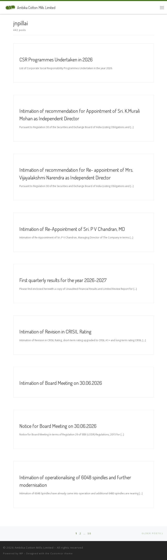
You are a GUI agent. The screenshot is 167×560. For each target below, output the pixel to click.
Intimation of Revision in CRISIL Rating (55, 331)
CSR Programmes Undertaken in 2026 (56, 59)
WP (21, 553)
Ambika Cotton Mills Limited (34, 547)
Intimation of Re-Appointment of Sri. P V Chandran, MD (72, 229)
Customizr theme (61, 553)
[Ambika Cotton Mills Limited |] (9, 7)
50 (89, 533)
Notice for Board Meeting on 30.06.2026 (58, 426)
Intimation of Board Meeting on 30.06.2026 (60, 383)
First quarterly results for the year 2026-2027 (63, 280)
